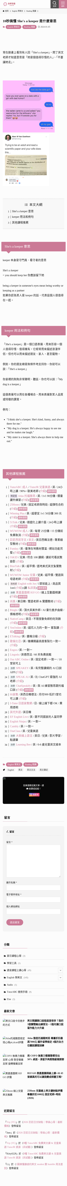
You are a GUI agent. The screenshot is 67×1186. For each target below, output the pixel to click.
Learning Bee (23, 744)
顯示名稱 (11, 882)
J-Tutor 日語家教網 (21, 703)
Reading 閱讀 (29, 27)
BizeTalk (15, 566)
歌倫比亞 (15, 641)
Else (11, 999)
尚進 (12, 601)
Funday (14, 548)
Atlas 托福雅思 (26, 495)
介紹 (43, 491)
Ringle (13, 610)
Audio (12, 984)
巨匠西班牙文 (18, 539)
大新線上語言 (24, 735)
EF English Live (19, 716)
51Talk (14, 522)
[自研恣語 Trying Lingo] (9, 4)
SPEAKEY (22, 668)
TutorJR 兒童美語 (40, 487)
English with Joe (27, 583)
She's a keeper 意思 (23, 211)
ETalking (15, 636)
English (11, 770)
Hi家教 (14, 694)
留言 (9, 842)
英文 (31, 539)
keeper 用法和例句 (23, 216)
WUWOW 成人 (19, 530)
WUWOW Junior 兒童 (22, 574)
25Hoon (14, 504)
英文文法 (31, 770)
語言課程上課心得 (19, 970)
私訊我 (32, 587)
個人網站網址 (13, 906)
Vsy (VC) (11, 1122)
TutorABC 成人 (19, 487)
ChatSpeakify (23, 685)
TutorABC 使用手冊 (19, 991)
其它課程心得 (16, 955)
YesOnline (15, 627)
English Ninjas (18, 721)
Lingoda (14, 654)
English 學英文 (13, 27)
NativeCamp (17, 618)
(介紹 (18, 587)
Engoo (13, 649)
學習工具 (13, 963)
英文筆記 (44, 770)
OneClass (15, 731)
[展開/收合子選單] (60, 970)
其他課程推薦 (20, 222)
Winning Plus (17, 513)
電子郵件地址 (13, 894)
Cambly (14, 726)
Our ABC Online (19, 659)
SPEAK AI (22, 676)
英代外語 (15, 712)
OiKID (14, 557)
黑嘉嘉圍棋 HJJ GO (27, 592)
